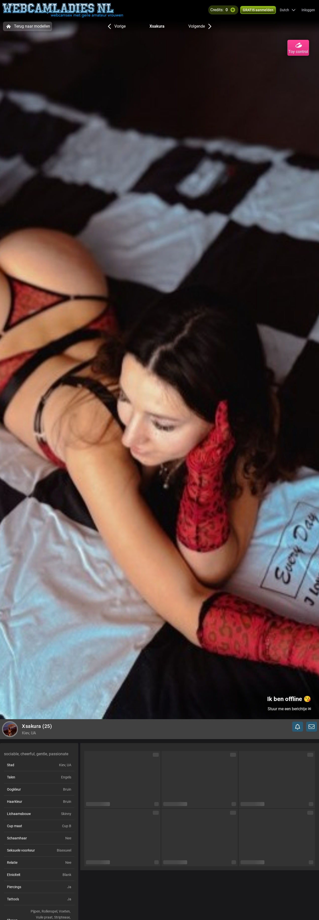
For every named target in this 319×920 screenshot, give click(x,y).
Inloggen (308, 10)
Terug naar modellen (32, 26)
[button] (288, 10)
